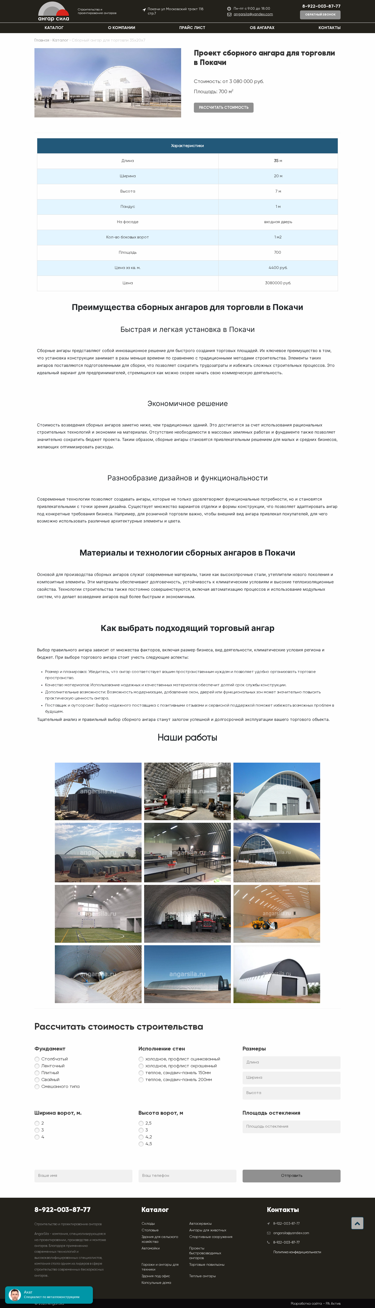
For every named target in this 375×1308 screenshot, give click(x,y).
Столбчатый (54, 1059)
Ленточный (53, 1066)
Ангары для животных (207, 1230)
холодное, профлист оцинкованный (182, 1059)
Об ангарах (262, 28)
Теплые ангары (202, 1276)
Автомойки (151, 1248)
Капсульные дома (156, 1282)
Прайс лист (192, 28)
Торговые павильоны (206, 1264)
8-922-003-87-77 (321, 6)
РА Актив (333, 1303)
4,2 (148, 1137)
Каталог (54, 28)
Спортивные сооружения (210, 1237)
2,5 (148, 1123)
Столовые (150, 1230)
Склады (148, 1223)
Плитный (50, 1073)
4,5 (148, 1144)
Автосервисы (200, 1223)
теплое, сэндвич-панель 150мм (178, 1073)
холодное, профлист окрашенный (181, 1066)
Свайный (50, 1079)
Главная (41, 40)
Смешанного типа (60, 1086)
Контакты (330, 28)
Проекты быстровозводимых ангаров (205, 1253)
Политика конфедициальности (297, 1252)
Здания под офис (156, 1276)
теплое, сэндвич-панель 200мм (178, 1079)
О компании (121, 28)
